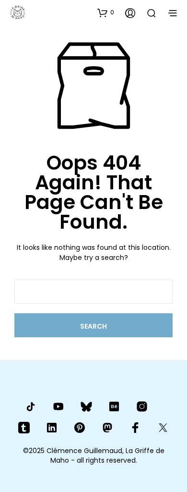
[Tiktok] (30, 406)
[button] (105, 12)
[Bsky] (86, 407)
